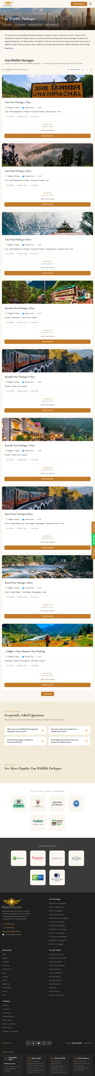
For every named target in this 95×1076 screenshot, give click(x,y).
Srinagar (5, 977)
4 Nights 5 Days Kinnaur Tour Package (25, 651)
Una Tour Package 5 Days (18, 170)
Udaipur (5, 958)
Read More (9, 48)
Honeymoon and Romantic (58, 958)
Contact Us (6, 1009)
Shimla (4, 980)
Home (4, 14)
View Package (47, 136)
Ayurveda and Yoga (55, 980)
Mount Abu (6, 965)
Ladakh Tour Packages (56, 922)
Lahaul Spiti (6, 984)
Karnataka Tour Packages (57, 940)
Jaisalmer (5, 962)
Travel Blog (6, 1013)
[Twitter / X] (44, 1043)
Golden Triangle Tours (56, 907)
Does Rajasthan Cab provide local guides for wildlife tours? (64, 741)
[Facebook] (28, 1043)
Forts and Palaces (55, 969)
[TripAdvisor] (49, 1043)
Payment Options (8, 1016)
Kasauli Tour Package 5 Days (20, 308)
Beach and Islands (55, 984)
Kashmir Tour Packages (57, 933)
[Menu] (90, 4)
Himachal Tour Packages (57, 926)
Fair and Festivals (55, 977)
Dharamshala (6, 988)
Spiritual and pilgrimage (57, 965)
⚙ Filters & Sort (10, 1064)
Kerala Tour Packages (56, 944)
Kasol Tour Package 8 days (19, 514)
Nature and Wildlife (55, 962)
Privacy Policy (7, 1020)
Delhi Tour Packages (55, 911)
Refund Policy (6, 1028)
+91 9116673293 (8, 928)
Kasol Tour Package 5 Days (19, 582)
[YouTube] (39, 1043)
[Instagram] (33, 1043)
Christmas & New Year (56, 995)
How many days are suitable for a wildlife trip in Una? (64, 730)
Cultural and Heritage (56, 954)
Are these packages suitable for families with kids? (20, 741)
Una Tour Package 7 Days (18, 102)
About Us (5, 1005)
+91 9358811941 (8, 924)
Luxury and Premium (56, 973)
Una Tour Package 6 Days (18, 239)
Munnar (4, 991)
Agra (4, 973)
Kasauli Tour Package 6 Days (20, 376)
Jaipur (4, 954)
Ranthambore (7, 969)
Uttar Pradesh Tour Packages (58, 918)
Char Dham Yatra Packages (58, 937)
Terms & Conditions (9, 1024)
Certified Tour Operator (10, 1031)
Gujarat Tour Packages (56, 914)
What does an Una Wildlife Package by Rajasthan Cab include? (22, 730)
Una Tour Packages (30, 14)
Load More (48, 694)
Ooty (4, 995)
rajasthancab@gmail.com (11, 931)
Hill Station (52, 988)
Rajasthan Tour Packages (57, 903)
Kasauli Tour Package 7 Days (20, 445)
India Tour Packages (14, 14)
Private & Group (54, 991)
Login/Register (79, 4)
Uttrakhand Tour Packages (58, 929)
